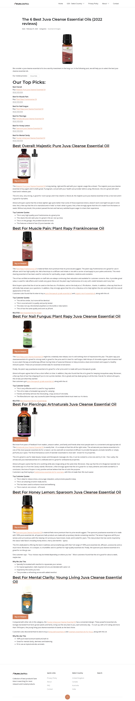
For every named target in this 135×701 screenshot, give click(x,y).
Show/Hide (33, 76)
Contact (116, 3)
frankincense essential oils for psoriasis (49, 472)
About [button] (104, 3)
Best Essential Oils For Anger (31, 313)
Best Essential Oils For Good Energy (33, 401)
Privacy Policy (93, 3)
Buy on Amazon (20, 181)
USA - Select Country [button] (74, 3)
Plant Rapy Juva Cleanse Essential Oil (29, 109)
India (74, 689)
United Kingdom (78, 678)
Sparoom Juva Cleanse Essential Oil (29, 128)
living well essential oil (57, 632)
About (49, 682)
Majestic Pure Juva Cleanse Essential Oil (30, 90)
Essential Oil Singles (54, 29)
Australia (75, 685)
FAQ (48, 685)
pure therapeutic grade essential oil (58, 293)
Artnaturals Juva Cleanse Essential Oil (30, 119)
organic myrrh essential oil (85, 293)
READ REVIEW (18, 92)
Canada (75, 682)
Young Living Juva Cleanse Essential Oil (30, 138)
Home (60, 3)
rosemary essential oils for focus (81, 632)
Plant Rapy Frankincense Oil (26, 99)
